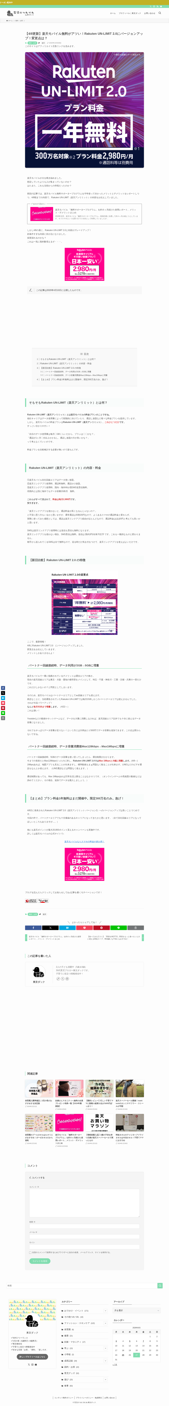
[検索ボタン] (160, 13)
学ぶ (68, 1348)
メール (33, 1232)
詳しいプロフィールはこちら (32, 1357)
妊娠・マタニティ (74, 1342)
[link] (58, 978)
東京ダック (39, 982)
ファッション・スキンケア (79, 1323)
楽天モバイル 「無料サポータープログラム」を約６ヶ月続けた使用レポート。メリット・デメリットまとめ (95, 211)
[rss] (157, 6)
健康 (68, 1336)
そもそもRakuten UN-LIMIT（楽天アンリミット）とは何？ (68, 359)
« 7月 (115, 1365)
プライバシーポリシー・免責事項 (89, 1398)
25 (123, 1355)
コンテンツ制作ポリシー (63, 1398)
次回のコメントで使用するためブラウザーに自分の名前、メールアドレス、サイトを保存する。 (72, 1252)
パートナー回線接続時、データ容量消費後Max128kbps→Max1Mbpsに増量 (76, 375)
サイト (32, 1242)
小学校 (69, 1354)
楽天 (43, 43)
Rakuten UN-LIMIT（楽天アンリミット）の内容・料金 (66, 363)
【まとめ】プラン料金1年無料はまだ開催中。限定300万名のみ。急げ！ (74, 379)
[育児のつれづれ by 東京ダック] (20, 13)
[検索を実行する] (160, 1285)
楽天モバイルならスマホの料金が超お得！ (84, 841)
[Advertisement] (84, 321)
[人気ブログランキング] (31, 902)
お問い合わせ (109, 1398)
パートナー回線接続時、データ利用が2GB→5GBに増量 (68, 372)
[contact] (161, 6)
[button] (33, 928)
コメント (34, 1187)
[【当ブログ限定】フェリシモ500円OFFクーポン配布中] (84, 2)
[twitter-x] (150, 6)
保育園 (69, 1329)
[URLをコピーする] (135, 928)
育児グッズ (71, 1373)
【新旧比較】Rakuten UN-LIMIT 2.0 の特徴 (60, 368)
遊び (68, 1379)
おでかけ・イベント (76, 1311)
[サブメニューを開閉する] (105, 1311)
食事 (68, 1386)
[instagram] (154, 6)
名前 (32, 1222)
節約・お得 (32, 43)
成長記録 (70, 1361)
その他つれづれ (73, 1317)
